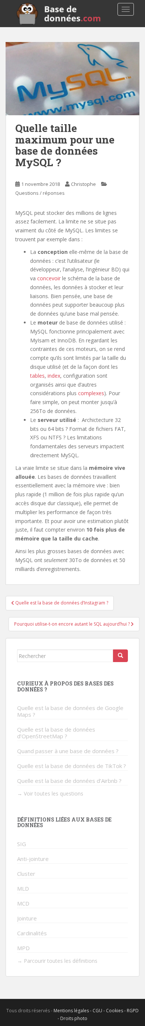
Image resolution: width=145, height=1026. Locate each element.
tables (37, 375)
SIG (21, 844)
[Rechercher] (120, 655)
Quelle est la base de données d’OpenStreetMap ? (56, 732)
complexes (91, 393)
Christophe (83, 184)
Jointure (27, 918)
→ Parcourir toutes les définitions (57, 960)
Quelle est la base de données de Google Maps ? (70, 711)
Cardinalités (32, 933)
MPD (23, 948)
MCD (23, 903)
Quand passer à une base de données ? (68, 751)
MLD (23, 888)
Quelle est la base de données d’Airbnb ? (69, 780)
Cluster (26, 873)
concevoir (49, 278)
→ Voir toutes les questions (50, 793)
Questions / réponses (40, 193)
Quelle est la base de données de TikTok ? (71, 765)
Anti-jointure (33, 858)
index (54, 375)
